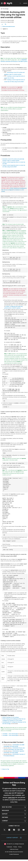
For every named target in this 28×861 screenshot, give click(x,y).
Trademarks (9, 846)
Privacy (20, 846)
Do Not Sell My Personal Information (14, 851)
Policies (15, 846)
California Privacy (14, 849)
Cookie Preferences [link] (14, 854)
